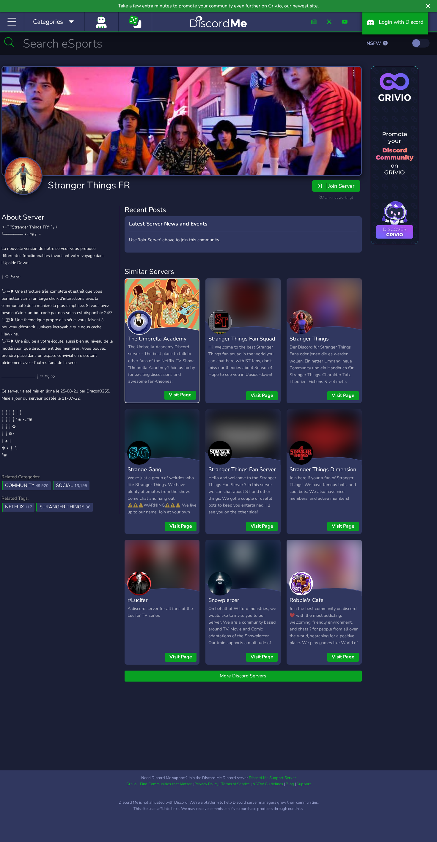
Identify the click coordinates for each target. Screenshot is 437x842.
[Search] (9, 42)
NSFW (374, 43)
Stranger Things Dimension (323, 469)
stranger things (65, 507)
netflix (18, 507)
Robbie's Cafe (306, 600)
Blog (290, 784)
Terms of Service (235, 784)
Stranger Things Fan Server (242, 469)
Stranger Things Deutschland (309, 343)
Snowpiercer (223, 600)
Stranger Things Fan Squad (241, 338)
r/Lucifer (138, 600)
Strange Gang (144, 469)
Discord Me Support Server (272, 777)
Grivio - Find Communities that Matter (159, 784)
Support (304, 784)
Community (26, 485)
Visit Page (180, 395)
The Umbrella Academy (157, 338)
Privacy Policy (206, 784)
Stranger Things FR (89, 185)
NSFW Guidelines (267, 784)
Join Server (341, 186)
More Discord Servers (243, 676)
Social (71, 485)
